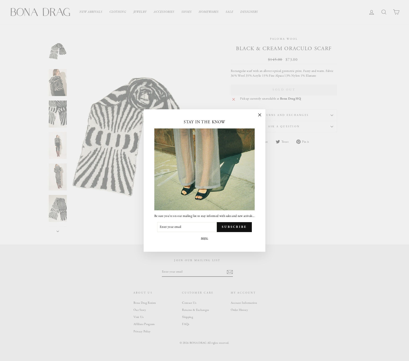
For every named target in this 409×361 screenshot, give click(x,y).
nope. (204, 238)
